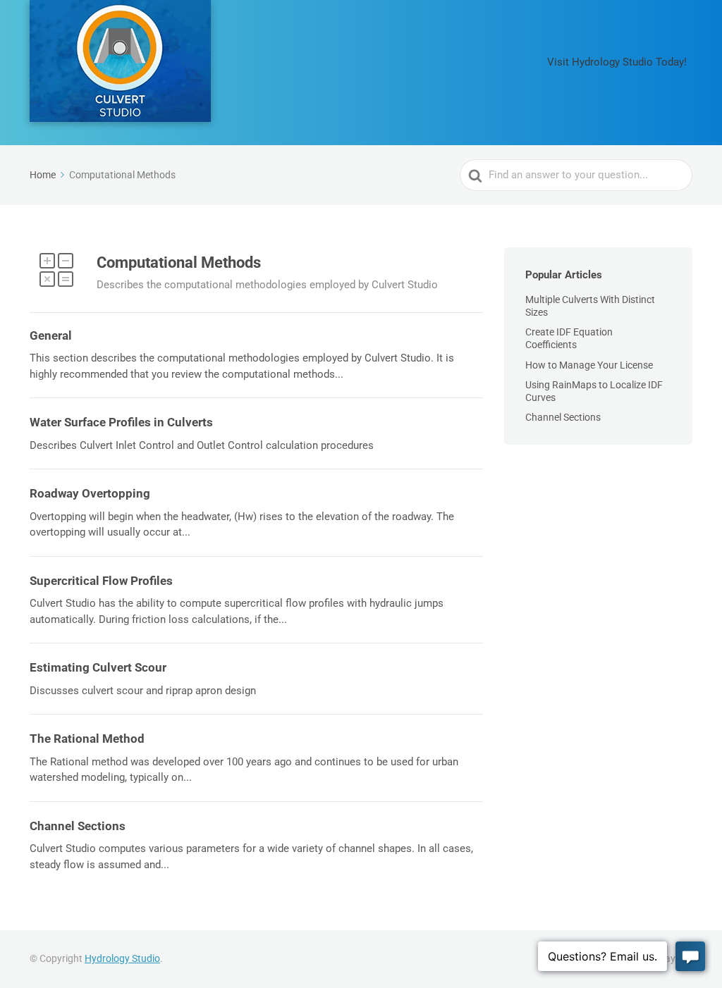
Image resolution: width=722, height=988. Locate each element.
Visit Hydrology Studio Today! (617, 62)
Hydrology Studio (122, 958)
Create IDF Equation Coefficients (569, 338)
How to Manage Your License (589, 365)
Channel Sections (563, 417)
